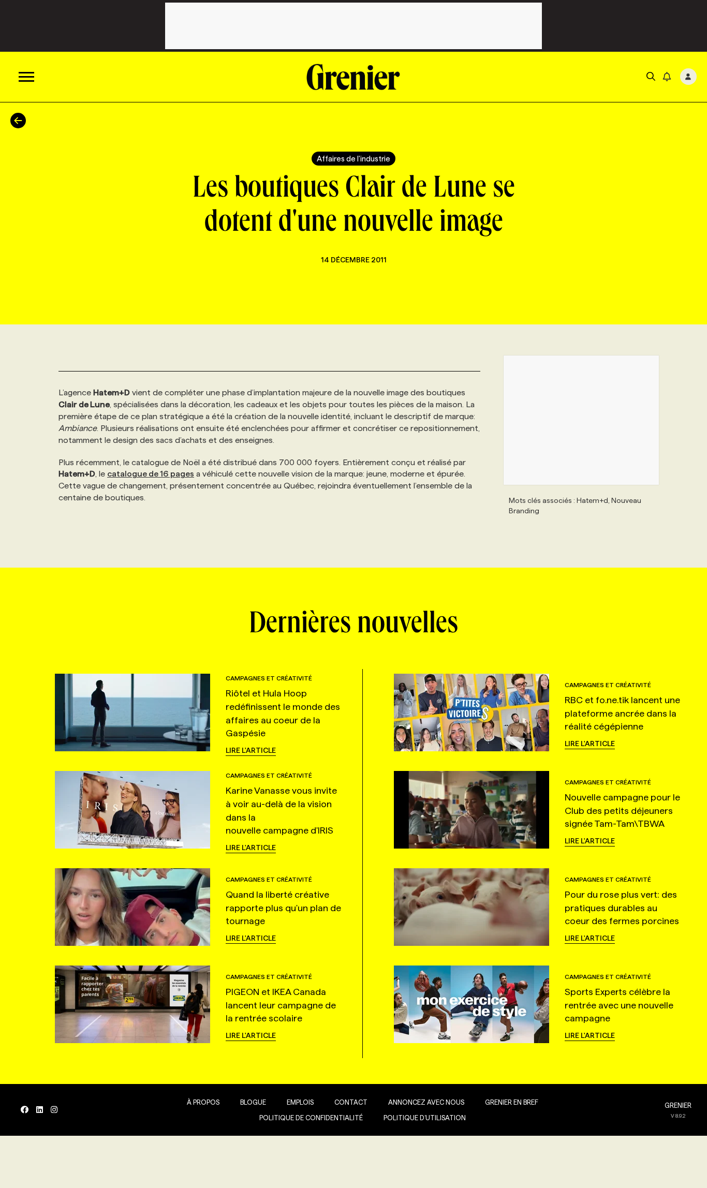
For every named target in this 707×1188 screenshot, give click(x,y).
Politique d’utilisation (425, 1117)
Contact (350, 1102)
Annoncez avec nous (426, 1102)
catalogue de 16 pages (150, 473)
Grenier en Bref (511, 1102)
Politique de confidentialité (311, 1117)
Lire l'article (251, 750)
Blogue (253, 1102)
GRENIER (678, 1105)
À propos (203, 1102)
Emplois (300, 1102)
